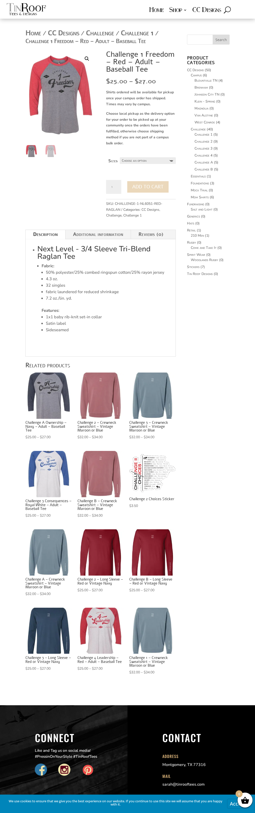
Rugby (191, 242)
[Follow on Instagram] (64, 770)
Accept (238, 803)
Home (156, 10)
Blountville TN (205, 80)
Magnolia (201, 108)
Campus (196, 75)
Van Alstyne (203, 115)
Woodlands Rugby (204, 260)
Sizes (113, 161)
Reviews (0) (150, 234)
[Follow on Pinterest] (88, 770)
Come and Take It (203, 247)
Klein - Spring (204, 101)
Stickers (193, 267)
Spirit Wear (196, 254)
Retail (191, 230)
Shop (175, 10)
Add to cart (148, 186)
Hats (190, 223)
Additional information (98, 234)
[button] (86, 58)
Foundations (200, 183)
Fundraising (195, 204)
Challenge (114, 215)
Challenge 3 (203, 148)
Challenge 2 (203, 141)
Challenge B (203, 169)
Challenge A (203, 162)
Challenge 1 (132, 215)
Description (45, 234)
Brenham (201, 87)
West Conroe (204, 122)
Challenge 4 (203, 155)
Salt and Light (201, 209)
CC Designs (206, 10)
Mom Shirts (200, 197)
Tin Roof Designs (200, 273)
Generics (193, 216)
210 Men (197, 235)
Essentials (198, 176)
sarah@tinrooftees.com (183, 784)
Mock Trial (199, 190)
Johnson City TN (206, 94)
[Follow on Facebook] (41, 770)
